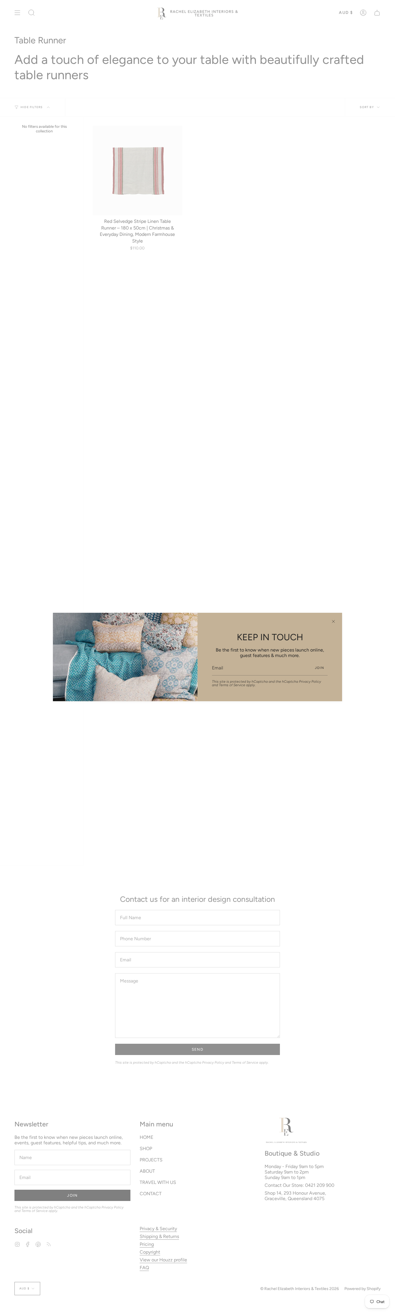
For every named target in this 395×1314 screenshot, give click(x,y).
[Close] (333, 621)
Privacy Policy (310, 682)
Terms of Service (232, 685)
